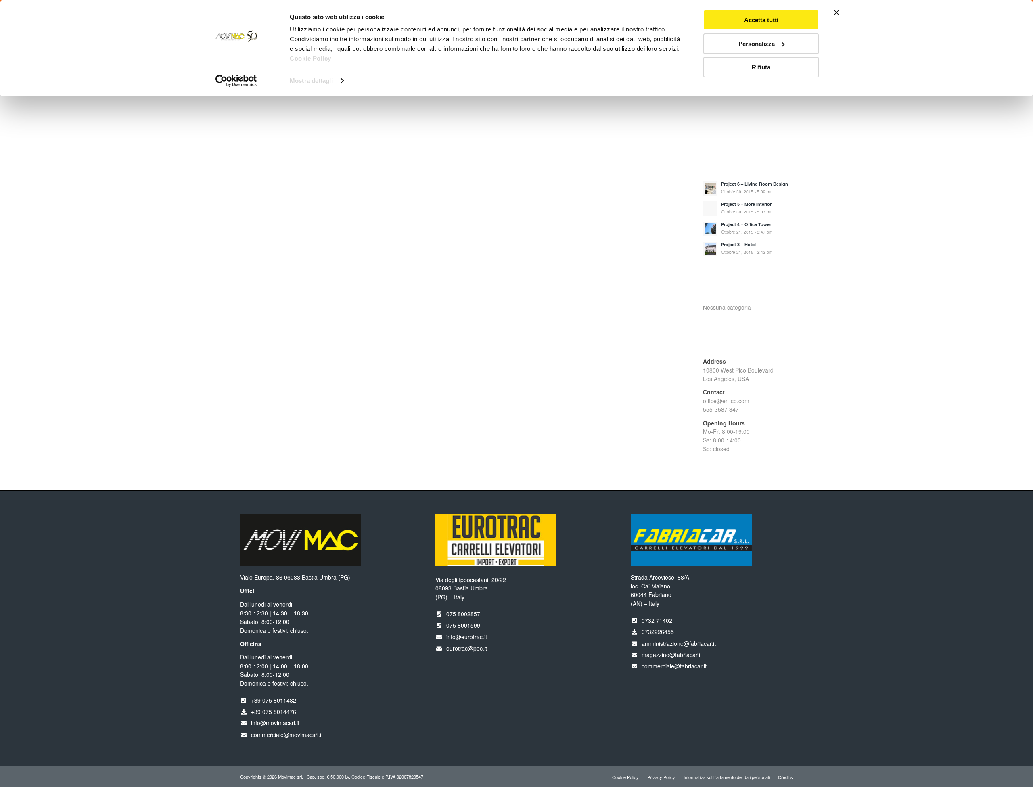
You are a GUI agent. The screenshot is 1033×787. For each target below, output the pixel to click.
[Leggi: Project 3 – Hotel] (710, 249)
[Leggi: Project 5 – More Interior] (710, 208)
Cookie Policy (310, 58)
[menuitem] (625, 777)
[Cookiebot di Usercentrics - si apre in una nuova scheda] (236, 81)
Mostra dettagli (311, 80)
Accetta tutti (761, 20)
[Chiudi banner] (836, 12)
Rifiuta (761, 67)
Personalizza (756, 43)
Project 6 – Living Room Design (754, 184)
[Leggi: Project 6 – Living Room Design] (710, 188)
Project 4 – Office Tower (746, 224)
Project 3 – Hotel (738, 244)
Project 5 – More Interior (746, 204)
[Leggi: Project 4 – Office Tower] (710, 229)
